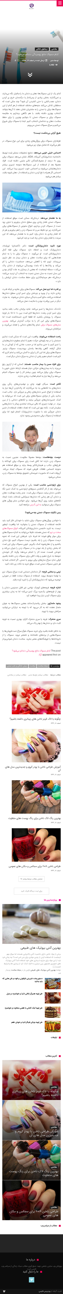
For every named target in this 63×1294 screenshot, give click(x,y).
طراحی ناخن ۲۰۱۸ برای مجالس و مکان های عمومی (35, 866)
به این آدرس (35, 505)
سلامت (32, 666)
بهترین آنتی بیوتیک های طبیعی (43, 970)
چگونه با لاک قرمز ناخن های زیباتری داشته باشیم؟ (35, 719)
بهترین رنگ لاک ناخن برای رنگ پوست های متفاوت (34, 818)
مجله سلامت (43, 666)
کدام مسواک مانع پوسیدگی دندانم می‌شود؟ (31, 651)
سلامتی (54, 49)
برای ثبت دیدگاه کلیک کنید (31, 891)
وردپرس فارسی (44, 1291)
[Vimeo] (31, 1280)
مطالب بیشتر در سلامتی (16, 675)
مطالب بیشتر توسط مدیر (38, 675)
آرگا (40, 655)
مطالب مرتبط (55, 675)
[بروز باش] (31, 3)
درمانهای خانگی (42, 49)
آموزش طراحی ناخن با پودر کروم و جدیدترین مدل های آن (33, 768)
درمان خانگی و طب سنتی (17, 666)
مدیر (52, 60)
